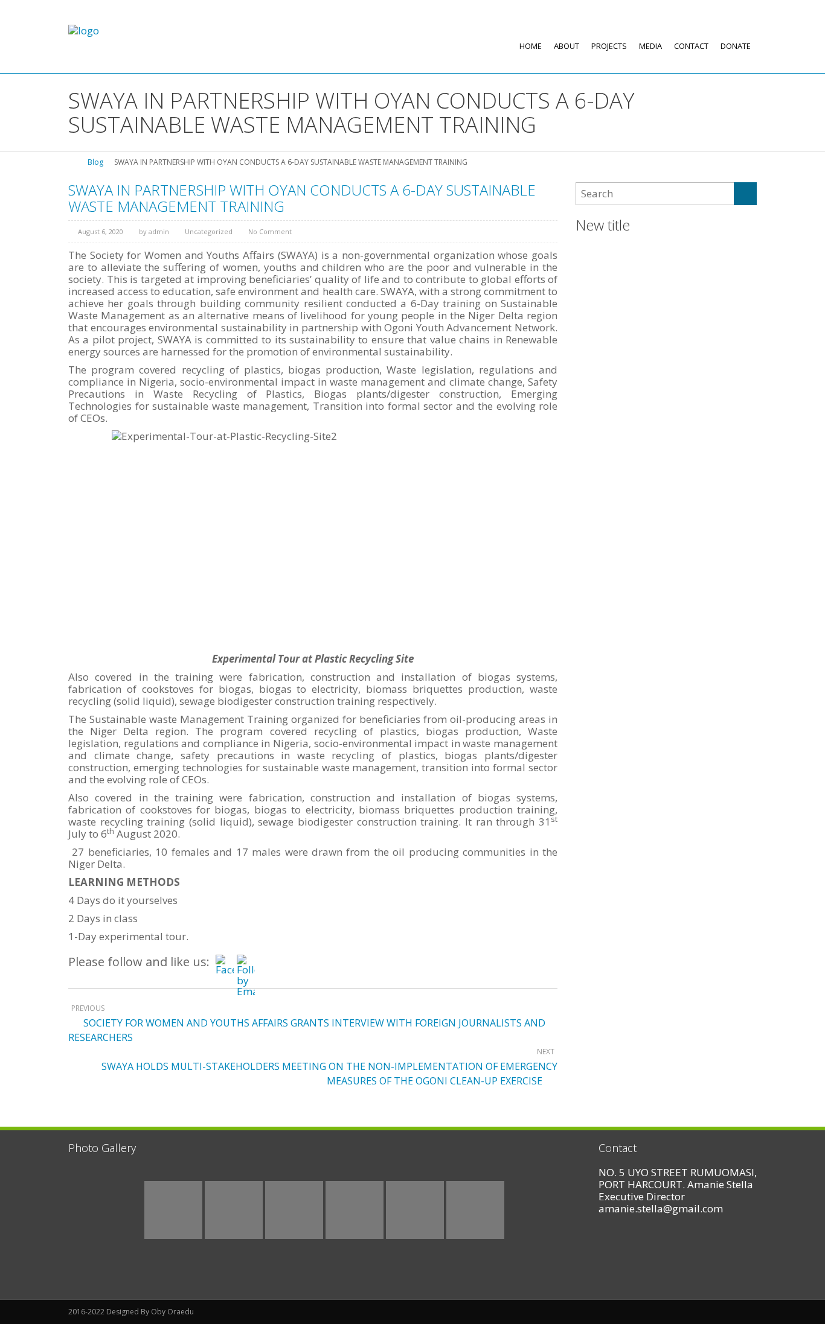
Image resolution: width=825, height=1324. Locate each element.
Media (650, 45)
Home (530, 45)
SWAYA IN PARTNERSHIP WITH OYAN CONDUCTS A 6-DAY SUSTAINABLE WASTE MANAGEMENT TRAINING (302, 197)
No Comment (270, 231)
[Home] (72, 162)
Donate (736, 45)
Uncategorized (209, 231)
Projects (609, 45)
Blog (95, 162)
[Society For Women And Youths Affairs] (83, 30)
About (566, 45)
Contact (691, 45)
